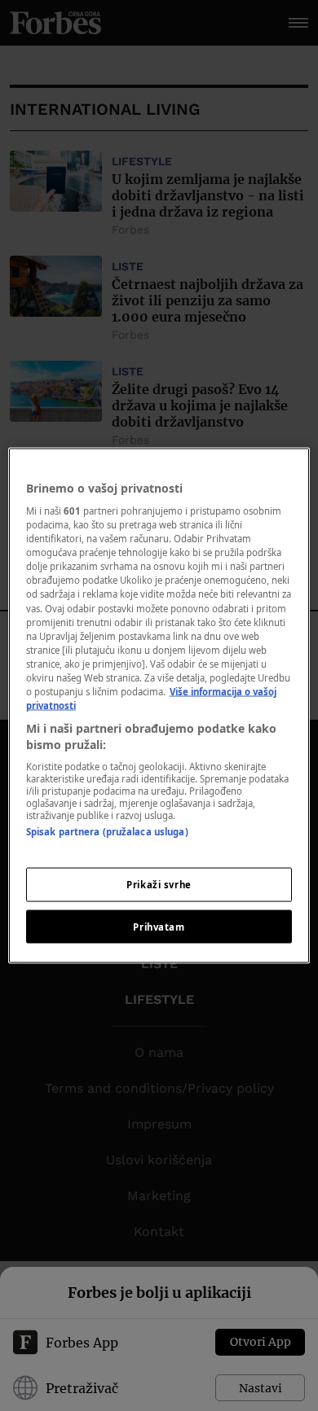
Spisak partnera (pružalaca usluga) (107, 832)
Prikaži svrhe (158, 884)
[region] (159, 705)
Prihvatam (158, 926)
